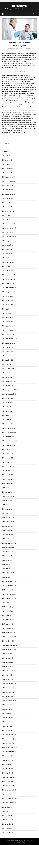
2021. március (6, 415)
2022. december (7, 326)
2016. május (6, 662)
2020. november (7, 432)
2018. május (6, 560)
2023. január (6, 322)
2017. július (5, 603)
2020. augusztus (7, 445)
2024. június (6, 249)
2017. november (7, 586)
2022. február (6, 368)
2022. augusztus (7, 343)
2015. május (6, 713)
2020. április (6, 462)
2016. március (6, 671)
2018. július (6, 551)
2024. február (6, 266)
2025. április (6, 207)
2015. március (6, 722)
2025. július (6, 198)
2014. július (6, 756)
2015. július (6, 705)
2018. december (7, 530)
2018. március (6, 569)
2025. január (6, 219)
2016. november (7, 637)
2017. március (6, 620)
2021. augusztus (7, 394)
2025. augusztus (7, 194)
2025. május (6, 202)
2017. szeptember (8, 594)
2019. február (6, 522)
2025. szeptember (8, 190)
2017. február (6, 624)
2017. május (6, 611)
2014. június (6, 760)
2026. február (6, 168)
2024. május (6, 254)
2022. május (6, 356)
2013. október (6, 794)
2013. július (6, 807)
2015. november (7, 688)
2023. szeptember (8, 288)
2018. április (6, 564)
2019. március (6, 517)
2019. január (6, 526)
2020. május (6, 458)
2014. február (6, 777)
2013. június (6, 811)
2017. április (6, 615)
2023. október (6, 283)
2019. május (6, 509)
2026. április (6, 164)
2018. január (6, 577)
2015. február (6, 726)
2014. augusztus (7, 752)
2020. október (6, 437)
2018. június (6, 556)
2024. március (6, 262)
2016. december (7, 632)
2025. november (7, 181)
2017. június (6, 607)
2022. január (6, 373)
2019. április (6, 513)
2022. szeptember (8, 339)
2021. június (6, 403)
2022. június (6, 351)
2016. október (6, 641)
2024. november (7, 228)
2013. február (6, 828)
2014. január (6, 781)
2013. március (6, 824)
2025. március (6, 211)
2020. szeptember (8, 441)
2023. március (7, 313)
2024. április (6, 258)
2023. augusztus (7, 292)
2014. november (7, 739)
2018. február (6, 573)
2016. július (5, 654)
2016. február (6, 675)
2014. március (6, 773)
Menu (35, 14)
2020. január (6, 475)
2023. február (6, 317)
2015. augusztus (7, 700)
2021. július (5, 398)
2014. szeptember (8, 747)
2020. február (6, 471)
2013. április (6, 820)
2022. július (6, 347)
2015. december (7, 683)
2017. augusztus (7, 598)
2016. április (6, 666)
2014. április (6, 769)
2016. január (6, 679)
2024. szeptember (8, 236)
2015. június (6, 709)
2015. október (6, 692)
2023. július (6, 296)
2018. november (7, 535)
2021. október (6, 386)
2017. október (6, 590)
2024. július (6, 245)
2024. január (6, 271)
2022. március (6, 364)
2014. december (7, 735)
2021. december (7, 377)
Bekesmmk (19, 5)
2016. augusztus (7, 649)
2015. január (6, 730)
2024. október (6, 232)
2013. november (7, 790)
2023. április (6, 309)
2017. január (6, 628)
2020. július (6, 449)
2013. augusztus (7, 803)
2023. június (6, 300)
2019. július (6, 500)
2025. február (6, 215)
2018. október (6, 539)
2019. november (7, 483)
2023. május (6, 305)
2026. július (6, 156)
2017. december (7, 581)
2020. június (6, 454)
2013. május (6, 815)
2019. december (7, 479)
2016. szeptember (8, 645)
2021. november (7, 381)
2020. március (6, 466)
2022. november (7, 330)
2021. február (6, 420)
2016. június (6, 658)
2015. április (6, 718)
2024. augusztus (7, 241)
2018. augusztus (7, 547)
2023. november (7, 279)
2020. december (7, 428)
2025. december (7, 177)
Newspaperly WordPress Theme (23, 841)
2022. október (6, 334)
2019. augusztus (7, 496)
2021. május (6, 407)
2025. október (6, 185)
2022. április (6, 360)
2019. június (6, 505)
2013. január (6, 832)
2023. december (7, 275)
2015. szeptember (8, 696)
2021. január (6, 424)
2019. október (6, 488)
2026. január (6, 173)
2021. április (6, 411)
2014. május (6, 764)
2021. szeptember (8, 390)
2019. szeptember (8, 492)
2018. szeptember (8, 543)
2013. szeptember (8, 798)
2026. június (6, 160)
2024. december (7, 224)
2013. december (7, 786)
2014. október (6, 743)
